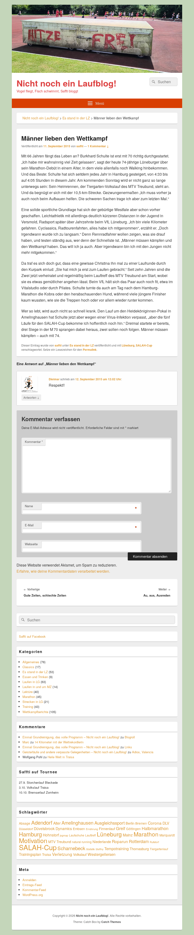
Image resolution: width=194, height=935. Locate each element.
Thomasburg (139, 848)
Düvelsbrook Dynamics (53, 828)
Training (27, 706)
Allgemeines (30, 662)
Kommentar (34, 441)
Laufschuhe (76, 835)
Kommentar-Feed (34, 889)
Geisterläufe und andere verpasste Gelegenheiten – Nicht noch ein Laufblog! (74, 752)
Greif (120, 828)
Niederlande (102, 841)
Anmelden (29, 880)
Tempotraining (116, 848)
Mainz (128, 834)
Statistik (90, 849)
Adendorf (41, 822)
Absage (24, 823)
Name (29, 506)
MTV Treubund (59, 841)
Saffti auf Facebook (32, 636)
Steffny (99, 849)
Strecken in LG (32, 701)
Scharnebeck (71, 848)
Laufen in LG (31, 682)
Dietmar (54, 379)
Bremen (141, 823)
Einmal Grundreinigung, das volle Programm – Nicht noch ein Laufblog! (70, 737)
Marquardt (167, 835)
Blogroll (130, 737)
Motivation (33, 840)
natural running (82, 842)
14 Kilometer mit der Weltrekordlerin (59, 742)
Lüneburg (128, 345)
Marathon (28, 696)
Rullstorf (154, 842)
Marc (25, 742)
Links (128, 747)
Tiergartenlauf (159, 849)
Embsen (79, 828)
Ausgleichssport (109, 823)
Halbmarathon (155, 828)
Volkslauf (80, 854)
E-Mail (29, 525)
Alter (57, 823)
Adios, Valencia (142, 752)
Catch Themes (111, 922)
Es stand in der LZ (82, 345)
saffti (79, 146)
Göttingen (133, 828)
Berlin (130, 823)
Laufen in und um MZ (37, 686)
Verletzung (62, 854)
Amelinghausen (77, 822)
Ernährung (92, 829)
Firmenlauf (107, 828)
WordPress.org (32, 894)
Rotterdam (139, 841)
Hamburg (30, 834)
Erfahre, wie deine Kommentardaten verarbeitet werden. (63, 571)
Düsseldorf (26, 829)
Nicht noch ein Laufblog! (66, 83)
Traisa (46, 854)
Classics (28, 667)
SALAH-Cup (144, 345)
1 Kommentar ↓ (98, 146)
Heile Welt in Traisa (61, 757)
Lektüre (27, 691)
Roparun (120, 841)
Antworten (31, 397)
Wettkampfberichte (35, 712)
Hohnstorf (51, 834)
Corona (155, 823)
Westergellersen (101, 854)
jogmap (64, 835)
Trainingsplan (30, 854)
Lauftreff (90, 835)
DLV (166, 823)
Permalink (90, 349)
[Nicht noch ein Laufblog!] (97, 71)
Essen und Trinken (35, 677)
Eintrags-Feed (32, 885)
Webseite (31, 544)
